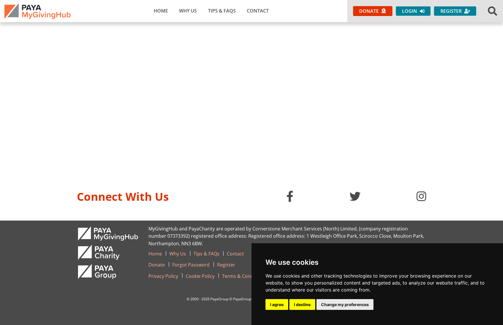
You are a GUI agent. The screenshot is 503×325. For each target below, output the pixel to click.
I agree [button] (277, 304)
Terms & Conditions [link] (244, 276)
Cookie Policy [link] (200, 276)
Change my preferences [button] (345, 304)
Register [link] (226, 265)
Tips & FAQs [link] (222, 11)
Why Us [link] (188, 11)
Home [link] (161, 11)
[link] (37, 11)
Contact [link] (258, 11)
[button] (492, 11)
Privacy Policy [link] (163, 276)
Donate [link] (156, 265)
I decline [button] (302, 304)
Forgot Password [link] (191, 265)
